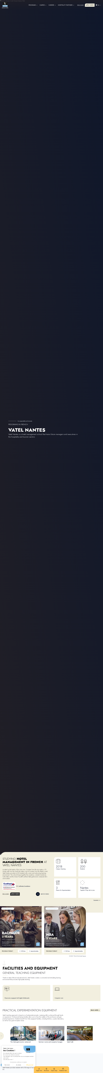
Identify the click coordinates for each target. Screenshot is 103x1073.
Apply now (90, 5)
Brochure (80, 5)
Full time (23, 951)
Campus (42, 5)
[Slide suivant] (2, 1036)
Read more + (95, 1010)
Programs (32, 5)
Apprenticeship (34, 951)
